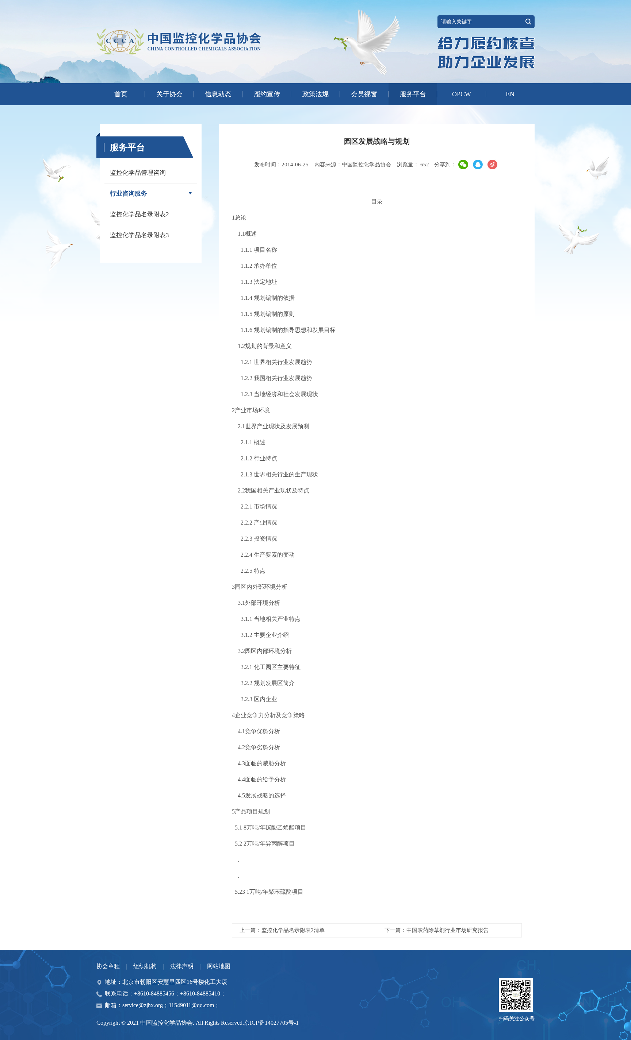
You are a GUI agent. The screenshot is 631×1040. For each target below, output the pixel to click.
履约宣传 (267, 94)
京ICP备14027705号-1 (271, 1023)
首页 (120, 94)
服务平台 (413, 94)
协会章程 (108, 966)
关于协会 (169, 94)
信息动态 (218, 94)
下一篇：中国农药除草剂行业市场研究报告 (437, 930)
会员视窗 (364, 94)
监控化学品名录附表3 (139, 235)
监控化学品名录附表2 (139, 214)
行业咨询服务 (128, 193)
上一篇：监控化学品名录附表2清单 (282, 930)
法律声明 (182, 966)
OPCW (461, 94)
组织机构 (145, 966)
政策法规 (315, 94)
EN (510, 94)
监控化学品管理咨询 (138, 172)
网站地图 (218, 966)
